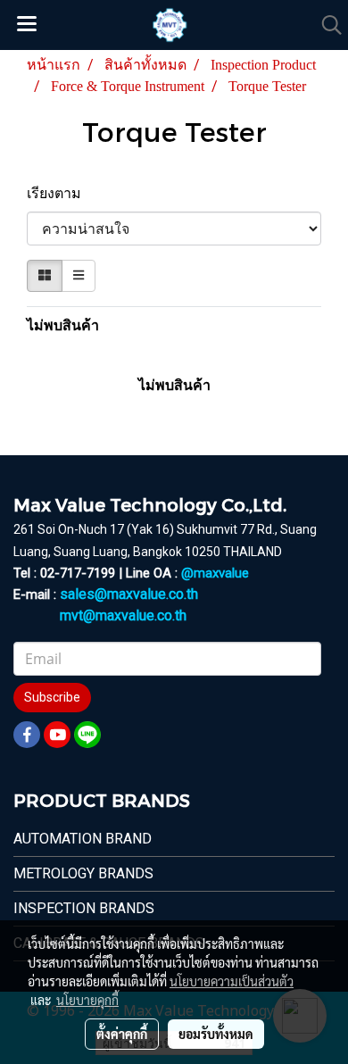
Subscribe (52, 697)
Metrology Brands (83, 873)
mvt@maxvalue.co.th (123, 615)
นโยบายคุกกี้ (87, 1000)
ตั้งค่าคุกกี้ (121, 1034)
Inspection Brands (83, 908)
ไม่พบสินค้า (63, 325)
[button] (326, 25)
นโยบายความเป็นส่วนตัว (232, 981)
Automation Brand (82, 838)
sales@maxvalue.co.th (129, 594)
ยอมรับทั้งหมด (215, 1034)
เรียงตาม (59, 193)
